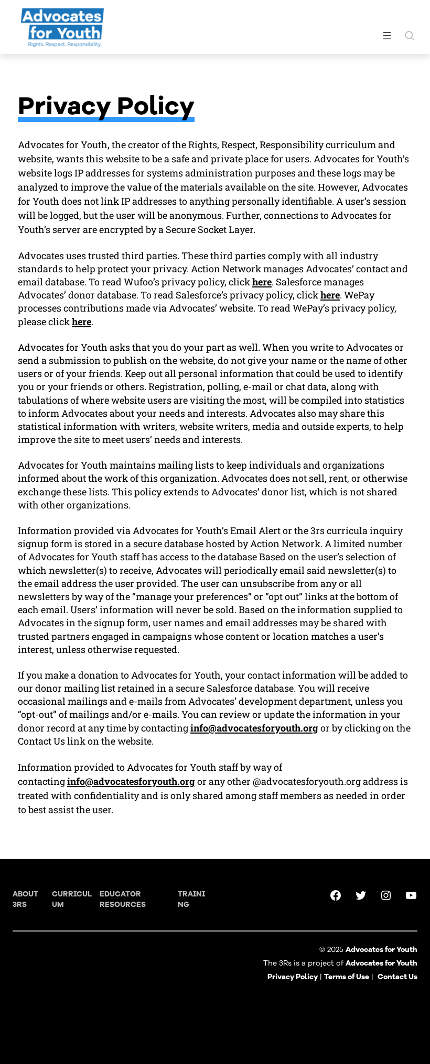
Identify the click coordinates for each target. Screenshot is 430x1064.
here (262, 281)
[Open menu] (387, 35)
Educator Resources (123, 899)
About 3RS (25, 899)
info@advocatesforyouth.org (254, 728)
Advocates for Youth (381, 963)
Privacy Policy (292, 977)
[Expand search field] (409, 35)
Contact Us (397, 977)
